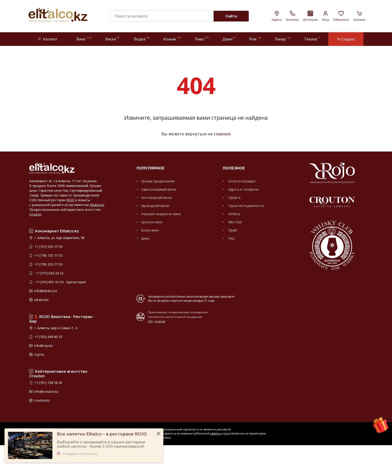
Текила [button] (312, 39)
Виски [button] (113, 39)
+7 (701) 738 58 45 (48, 382)
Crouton (35, 214)
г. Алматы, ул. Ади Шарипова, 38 (59, 238)
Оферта (233, 197)
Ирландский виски (155, 206)
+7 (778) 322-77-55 (48, 264)
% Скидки (345, 39)
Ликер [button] (282, 39)
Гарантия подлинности (245, 206)
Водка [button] (142, 39)
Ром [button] (255, 39)
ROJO (70, 200)
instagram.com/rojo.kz (79, 454)
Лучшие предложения (157, 181)
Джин (145, 238)
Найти (231, 16)
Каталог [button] (50, 39)
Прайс (232, 230)
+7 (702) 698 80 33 (48, 337)
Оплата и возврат (241, 181)
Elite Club (234, 222)
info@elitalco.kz (45, 291)
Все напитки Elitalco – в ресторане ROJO (102, 434)
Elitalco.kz (97, 205)
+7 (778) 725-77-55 (48, 255)
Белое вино (150, 230)
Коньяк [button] (172, 39)
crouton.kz (41, 400)
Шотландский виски (156, 197)
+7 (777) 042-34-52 (49, 273)
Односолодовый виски (158, 189)
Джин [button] (229, 39)
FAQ (231, 238)
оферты (215, 433)
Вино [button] (84, 39)
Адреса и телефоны (243, 189)
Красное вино (151, 222)
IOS (150, 321)
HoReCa (233, 214)
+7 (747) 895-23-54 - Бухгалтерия (60, 282)
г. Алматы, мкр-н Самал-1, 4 (55, 328)
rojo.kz (38, 354)
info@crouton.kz (45, 391)
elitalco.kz (41, 300)
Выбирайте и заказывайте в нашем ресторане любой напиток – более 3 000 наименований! (101, 444)
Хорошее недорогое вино (161, 214)
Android (160, 321)
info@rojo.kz (43, 345)
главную (222, 134)
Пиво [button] (202, 39)
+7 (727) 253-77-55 (48, 246)
